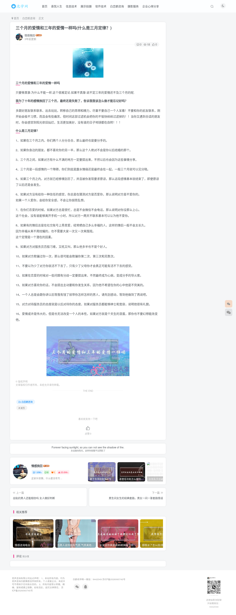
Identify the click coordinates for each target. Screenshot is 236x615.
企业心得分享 (150, 6)
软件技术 (100, 6)
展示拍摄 (86, 6)
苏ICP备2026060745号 (113, 579)
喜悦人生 (56, 6)
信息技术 (71, 6)
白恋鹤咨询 (117, 6)
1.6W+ (38, 472)
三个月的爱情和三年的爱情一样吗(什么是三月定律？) (64, 28)
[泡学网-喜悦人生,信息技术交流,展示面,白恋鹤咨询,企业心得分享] (20, 5)
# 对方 (22, 407)
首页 (44, 6)
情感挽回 (30, 35)
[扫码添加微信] (228, 312)
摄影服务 (133, 6)
